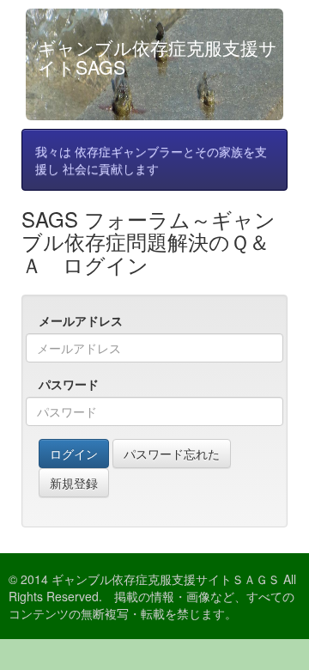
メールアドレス (81, 320)
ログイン (74, 453)
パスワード (69, 384)
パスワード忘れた (172, 453)
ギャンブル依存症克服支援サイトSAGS (157, 57)
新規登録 (74, 482)
